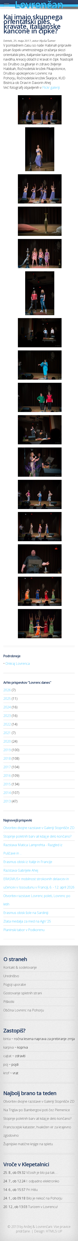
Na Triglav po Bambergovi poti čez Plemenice (36, 1110)
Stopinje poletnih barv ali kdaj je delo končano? (37, 836)
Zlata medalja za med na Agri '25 (27, 921)
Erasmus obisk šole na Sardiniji (25, 912)
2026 (7, 690)
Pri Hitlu (32, 1189)
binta (7, 1038)
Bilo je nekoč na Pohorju (44, 1198)
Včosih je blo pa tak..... (42, 1172)
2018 (7, 758)
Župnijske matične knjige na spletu (28, 1144)
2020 (7, 741)
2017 (7, 767)
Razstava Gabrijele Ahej (20, 870)
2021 (7, 732)
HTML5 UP (54, 1231)
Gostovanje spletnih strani (22, 993)
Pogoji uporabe (14, 984)
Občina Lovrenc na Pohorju (23, 1010)
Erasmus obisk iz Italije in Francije (27, 861)
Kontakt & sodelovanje (20, 967)
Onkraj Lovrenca (17, 663)
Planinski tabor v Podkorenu (24, 930)
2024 (7, 707)
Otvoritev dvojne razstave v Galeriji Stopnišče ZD (38, 827)
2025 (7, 698)
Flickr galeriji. (51, 87)
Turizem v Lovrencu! (43, 1206)
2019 (7, 750)
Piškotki (8, 1001)
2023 (7, 715)
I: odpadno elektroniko (42, 1181)
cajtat (7, 1056)
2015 (7, 784)
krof (6, 1073)
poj (5, 1064)
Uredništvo (11, 976)
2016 (7, 775)
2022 (7, 724)
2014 (7, 792)
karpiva (8, 1047)
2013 (7, 801)
